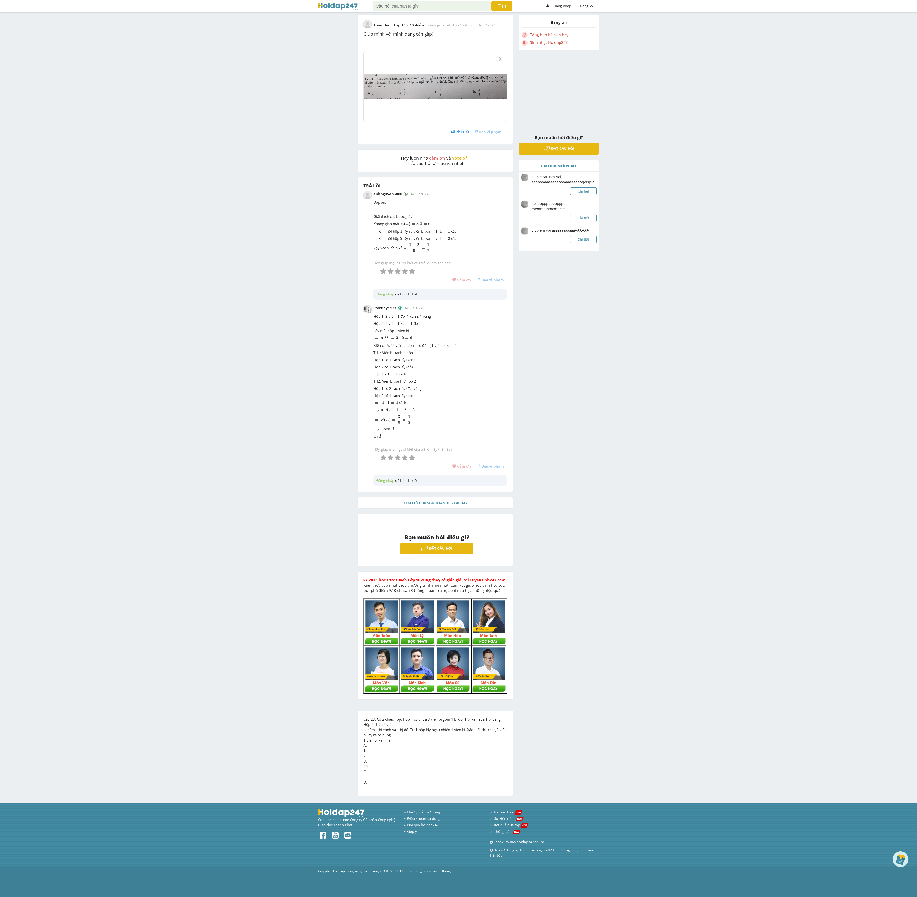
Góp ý (412, 831)
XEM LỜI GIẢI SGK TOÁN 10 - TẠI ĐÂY (435, 503)
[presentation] (415, 224)
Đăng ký (586, 6)
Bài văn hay (507, 812)
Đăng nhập (562, 6)
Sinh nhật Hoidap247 (549, 42)
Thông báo (506, 831)
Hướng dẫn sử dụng (423, 812)
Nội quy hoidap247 (423, 825)
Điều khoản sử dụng (423, 818)
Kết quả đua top (510, 825)
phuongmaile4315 (442, 25)
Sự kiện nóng (508, 818)
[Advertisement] (559, 89)
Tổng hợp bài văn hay (549, 34)
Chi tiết (583, 191)
